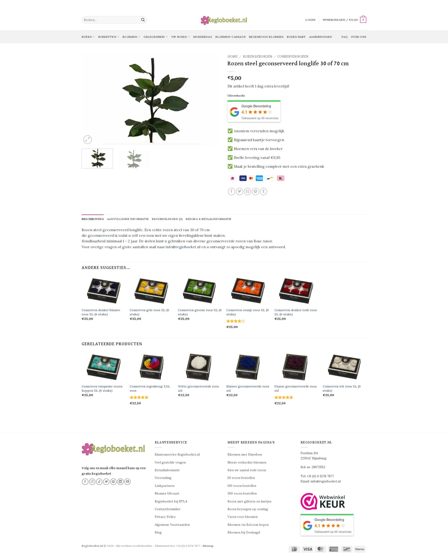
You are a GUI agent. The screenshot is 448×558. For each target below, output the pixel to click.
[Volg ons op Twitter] (106, 481)
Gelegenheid (154, 36)
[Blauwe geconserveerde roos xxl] (248, 367)
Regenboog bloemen (266, 36)
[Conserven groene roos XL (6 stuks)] (200, 290)
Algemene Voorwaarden (172, 525)
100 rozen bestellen (242, 486)
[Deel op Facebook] (231, 191)
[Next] (212, 99)
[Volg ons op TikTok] (99, 481)
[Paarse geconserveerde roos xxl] (296, 367)
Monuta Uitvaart (167, 493)
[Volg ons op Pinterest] (113, 481)
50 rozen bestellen (241, 478)
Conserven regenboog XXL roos (150, 388)
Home (233, 57)
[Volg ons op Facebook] (85, 481)
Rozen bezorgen (257, 57)
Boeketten (107, 36)
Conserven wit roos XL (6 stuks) (342, 388)
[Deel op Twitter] (239, 191)
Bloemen (129, 36)
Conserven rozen (292, 57)
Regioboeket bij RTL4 (171, 501)
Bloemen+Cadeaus (230, 36)
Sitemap (208, 546)
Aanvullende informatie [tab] (128, 219)
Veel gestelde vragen (170, 462)
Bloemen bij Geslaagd (244, 532)
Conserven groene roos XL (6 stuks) (200, 312)
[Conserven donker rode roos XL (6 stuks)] (296, 290)
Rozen (87, 36)
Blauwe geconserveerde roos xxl (247, 388)
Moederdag (202, 36)
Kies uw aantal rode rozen (247, 470)
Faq (344, 36)
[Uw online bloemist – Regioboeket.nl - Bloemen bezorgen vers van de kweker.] (224, 20)
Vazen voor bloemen (243, 517)
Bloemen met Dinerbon (245, 455)
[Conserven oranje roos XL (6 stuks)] (248, 290)
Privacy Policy (165, 517)
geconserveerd (101, 235)
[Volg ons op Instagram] (92, 481)
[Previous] (90, 99)
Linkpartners (165, 486)
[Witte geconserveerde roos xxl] (200, 367)
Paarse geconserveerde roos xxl (295, 388)
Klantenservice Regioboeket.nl (177, 455)
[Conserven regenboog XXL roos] (151, 367)
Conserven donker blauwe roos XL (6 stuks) (101, 312)
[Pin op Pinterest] (255, 191)
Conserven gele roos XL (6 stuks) (149, 312)
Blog (158, 532)
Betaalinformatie (167, 470)
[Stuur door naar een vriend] (247, 191)
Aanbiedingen (320, 36)
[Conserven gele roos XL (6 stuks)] (151, 290)
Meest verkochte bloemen (247, 462)
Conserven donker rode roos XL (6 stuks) (295, 312)
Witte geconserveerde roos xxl (198, 388)
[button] (310, 20)
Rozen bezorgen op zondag (248, 509)
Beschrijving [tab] (93, 219)
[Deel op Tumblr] (263, 191)
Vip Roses (179, 36)
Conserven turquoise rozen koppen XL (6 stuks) (102, 388)
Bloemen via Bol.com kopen (248, 525)
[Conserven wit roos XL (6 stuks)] (344, 367)
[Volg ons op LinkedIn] (120, 481)
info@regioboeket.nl (183, 247)
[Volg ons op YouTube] (127, 481)
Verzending (163, 478)
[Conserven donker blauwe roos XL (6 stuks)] (103, 290)
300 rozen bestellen (242, 493)
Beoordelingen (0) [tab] (167, 219)
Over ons (358, 36)
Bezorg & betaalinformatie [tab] (208, 219)
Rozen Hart (296, 36)
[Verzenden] (143, 20)
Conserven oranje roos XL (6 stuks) (247, 312)
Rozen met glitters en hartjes (249, 501)
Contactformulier (167, 509)
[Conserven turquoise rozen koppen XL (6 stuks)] (103, 367)
